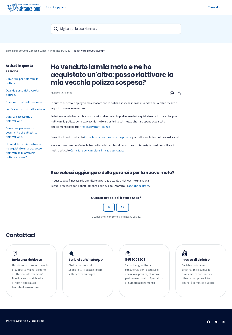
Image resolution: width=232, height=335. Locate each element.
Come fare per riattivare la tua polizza (107, 137)
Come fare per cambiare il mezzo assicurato (97, 151)
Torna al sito (215, 7)
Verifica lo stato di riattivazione (25, 109)
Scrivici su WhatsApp (86, 260)
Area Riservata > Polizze (95, 127)
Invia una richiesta (27, 260)
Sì (109, 207)
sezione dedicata (139, 186)
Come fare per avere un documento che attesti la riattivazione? (21, 132)
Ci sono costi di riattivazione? (24, 102)
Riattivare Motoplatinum (89, 51)
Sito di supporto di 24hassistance (26, 51)
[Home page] (24, 7)
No (122, 207)
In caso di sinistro (196, 260)
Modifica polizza (60, 51)
